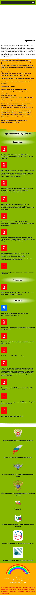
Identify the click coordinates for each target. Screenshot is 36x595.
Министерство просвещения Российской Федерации (18, 440)
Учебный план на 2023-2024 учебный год (12, 356)
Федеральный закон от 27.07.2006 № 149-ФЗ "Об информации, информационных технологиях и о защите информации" (17, 156)
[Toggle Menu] (33, 2)
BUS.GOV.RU (18, 509)
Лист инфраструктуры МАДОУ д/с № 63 (12, 416)
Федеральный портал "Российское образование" (18, 457)
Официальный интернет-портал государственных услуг (18, 543)
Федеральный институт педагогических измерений (18, 560)
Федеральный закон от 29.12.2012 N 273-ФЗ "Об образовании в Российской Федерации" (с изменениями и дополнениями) (17, 223)
